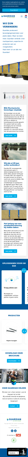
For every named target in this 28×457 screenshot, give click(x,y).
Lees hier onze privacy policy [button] (10, 6)
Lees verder (8, 135)
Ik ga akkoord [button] (14, 10)
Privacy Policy (14, 425)
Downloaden (12, 361)
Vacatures (12, 453)
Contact (12, 406)
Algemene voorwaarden (14, 427)
